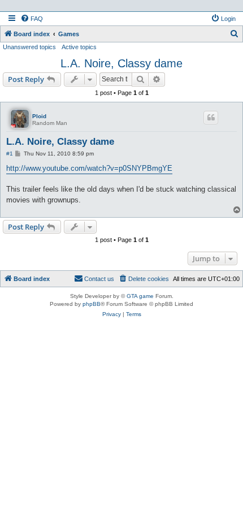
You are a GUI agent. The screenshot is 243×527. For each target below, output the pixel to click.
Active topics (79, 47)
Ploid (39, 116)
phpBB (92, 304)
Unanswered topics (29, 47)
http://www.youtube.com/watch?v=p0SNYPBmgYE (89, 168)
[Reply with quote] (210, 117)
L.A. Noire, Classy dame (121, 63)
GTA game (140, 296)
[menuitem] (31, 18)
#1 (9, 153)
